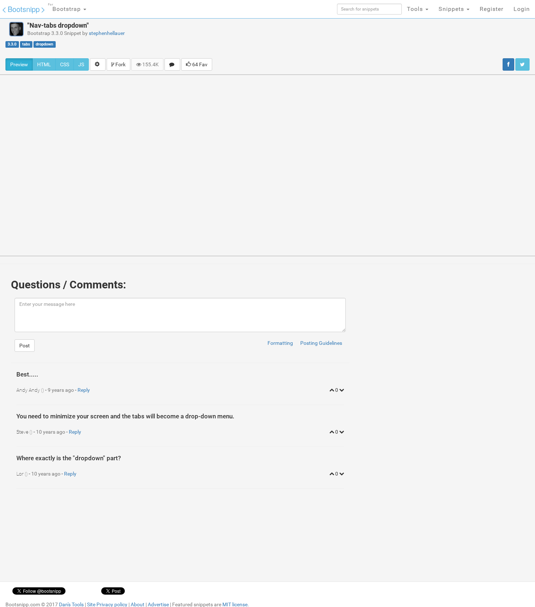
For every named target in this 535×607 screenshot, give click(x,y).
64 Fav (199, 64)
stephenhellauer (107, 33)
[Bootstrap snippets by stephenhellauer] (16, 29)
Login (522, 8)
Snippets (452, 8)
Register (491, 8)
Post (24, 345)
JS (81, 64)
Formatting (280, 343)
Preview (19, 64)
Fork (120, 64)
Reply (84, 390)
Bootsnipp (24, 9)
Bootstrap (65, 7)
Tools (416, 8)
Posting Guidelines (321, 343)
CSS (64, 64)
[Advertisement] (316, 38)
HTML (44, 64)
